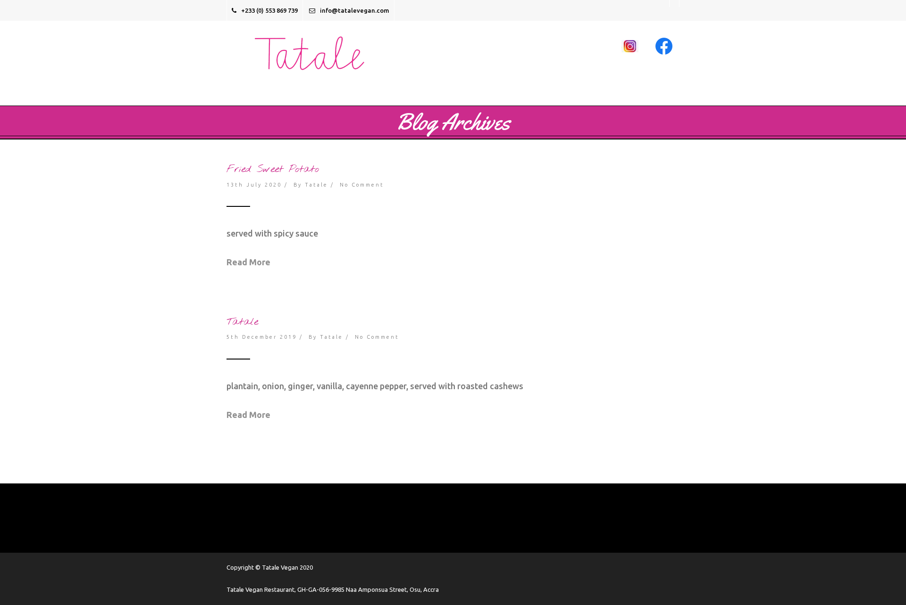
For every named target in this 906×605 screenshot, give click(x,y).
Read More (248, 262)
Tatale (316, 185)
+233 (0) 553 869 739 (269, 10)
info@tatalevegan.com (354, 10)
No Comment (362, 185)
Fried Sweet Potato (272, 169)
